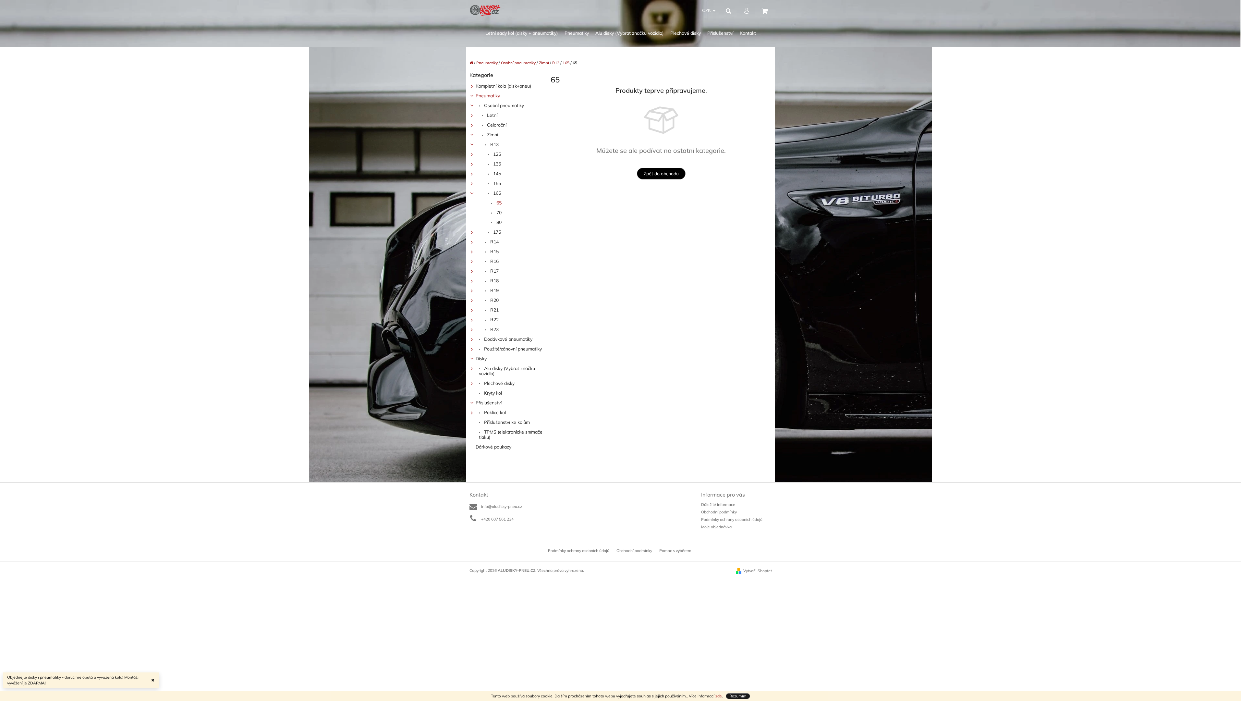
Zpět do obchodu (661, 174)
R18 (494, 281)
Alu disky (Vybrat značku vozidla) (507, 370)
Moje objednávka (716, 526)
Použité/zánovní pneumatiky (512, 349)
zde (718, 696)
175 (496, 232)
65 (498, 203)
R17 (494, 271)
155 (496, 183)
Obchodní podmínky (719, 512)
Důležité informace (718, 504)
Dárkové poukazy (493, 447)
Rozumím (738, 696)
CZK (707, 10)
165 (496, 193)
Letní (491, 115)
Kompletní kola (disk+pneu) (503, 86)
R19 (494, 290)
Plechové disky (499, 383)
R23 (494, 329)
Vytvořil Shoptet (757, 570)
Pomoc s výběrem (675, 550)
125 (496, 154)
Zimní (492, 135)
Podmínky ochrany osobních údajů (731, 519)
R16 (494, 261)
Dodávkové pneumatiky (507, 339)
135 (496, 164)
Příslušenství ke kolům (506, 422)
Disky (481, 359)
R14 (494, 242)
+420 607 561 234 (497, 519)
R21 (494, 310)
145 (496, 174)
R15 (494, 251)
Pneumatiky (488, 96)
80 (498, 222)
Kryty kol (492, 393)
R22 (494, 320)
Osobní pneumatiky (503, 105)
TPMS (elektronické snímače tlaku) (510, 434)
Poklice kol (494, 412)
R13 (494, 144)
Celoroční (496, 125)
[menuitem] (521, 33)
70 (498, 212)
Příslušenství (489, 403)
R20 (494, 300)
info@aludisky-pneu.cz (501, 506)
